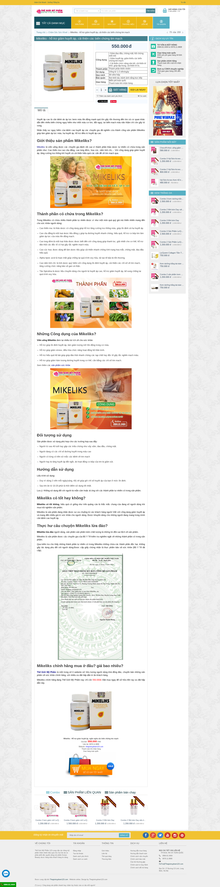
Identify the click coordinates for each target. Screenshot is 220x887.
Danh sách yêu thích (80, 856)
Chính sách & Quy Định (139, 865)
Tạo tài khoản (78, 853)
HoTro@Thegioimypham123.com (171, 864)
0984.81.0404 (9, 884)
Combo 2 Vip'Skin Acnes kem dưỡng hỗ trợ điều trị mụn (172, 169)
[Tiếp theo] (183, 32)
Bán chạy (112, 24)
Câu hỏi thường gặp (137, 862)
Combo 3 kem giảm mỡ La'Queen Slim (77, 820)
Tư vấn (183, 2)
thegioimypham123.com (94, 747)
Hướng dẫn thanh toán (138, 853)
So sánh (143, 96)
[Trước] (167, 32)
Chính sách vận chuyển (139, 856)
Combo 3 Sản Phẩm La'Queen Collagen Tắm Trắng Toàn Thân (172, 231)
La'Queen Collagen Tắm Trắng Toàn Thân (172, 253)
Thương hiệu (128, 24)
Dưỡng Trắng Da (53, 2)
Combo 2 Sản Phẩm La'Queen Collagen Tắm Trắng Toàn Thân (172, 242)
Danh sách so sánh (80, 859)
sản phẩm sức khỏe (60, 365)
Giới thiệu (105, 851)
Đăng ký (124, 835)
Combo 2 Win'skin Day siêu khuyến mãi (134, 820)
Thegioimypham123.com (59, 879)
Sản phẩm (79, 24)
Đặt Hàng (120, 89)
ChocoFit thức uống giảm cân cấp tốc (172, 148)
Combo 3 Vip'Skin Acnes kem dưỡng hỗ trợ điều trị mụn (172, 158)
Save (114, 101)
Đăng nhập (77, 851)
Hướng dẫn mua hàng (138, 851)
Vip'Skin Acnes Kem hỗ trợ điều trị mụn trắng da (172, 180)
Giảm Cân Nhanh (40, 2)
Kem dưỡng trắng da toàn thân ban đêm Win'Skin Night (172, 285)
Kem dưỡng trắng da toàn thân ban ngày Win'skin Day (172, 263)
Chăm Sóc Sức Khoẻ (57, 32)
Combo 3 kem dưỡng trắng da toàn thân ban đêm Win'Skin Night (172, 199)
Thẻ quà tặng (106, 856)
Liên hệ (144, 24)
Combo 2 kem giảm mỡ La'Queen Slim (48, 820)
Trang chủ (40, 32)
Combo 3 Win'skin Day (105, 820)
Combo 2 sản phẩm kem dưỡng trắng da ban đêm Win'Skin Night (172, 274)
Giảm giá (96, 24)
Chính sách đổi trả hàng (139, 868)
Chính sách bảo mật (137, 859)
